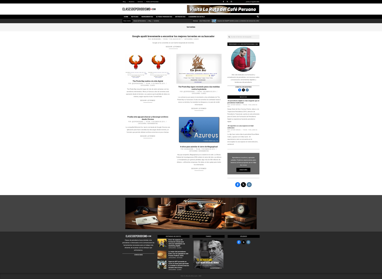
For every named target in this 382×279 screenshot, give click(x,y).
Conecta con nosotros (243, 87)
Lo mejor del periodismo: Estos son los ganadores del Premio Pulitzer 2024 (178, 254)
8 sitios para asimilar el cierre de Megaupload (199, 147)
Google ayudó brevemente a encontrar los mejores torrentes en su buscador (173, 36)
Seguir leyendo (173, 46)
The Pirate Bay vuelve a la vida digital (148, 81)
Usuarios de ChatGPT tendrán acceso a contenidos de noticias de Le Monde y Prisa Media (229, 21)
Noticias (179, 257)
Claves (196, 39)
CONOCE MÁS (138, 255)
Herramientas (152, 123)
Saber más (243, 170)
